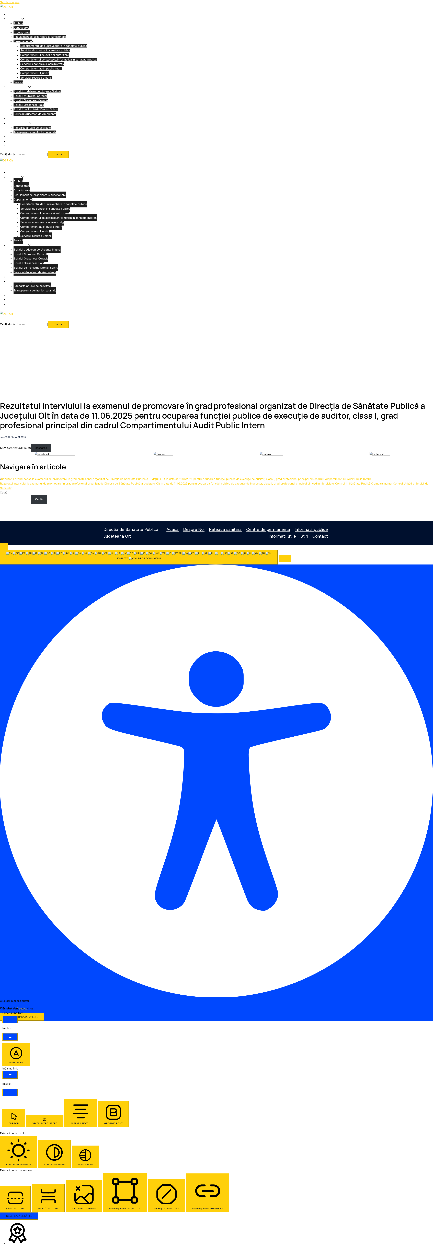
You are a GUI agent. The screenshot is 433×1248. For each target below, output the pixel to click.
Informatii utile (16, 136)
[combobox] (139, 557)
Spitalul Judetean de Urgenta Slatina (37, 91)
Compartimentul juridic (34, 73)
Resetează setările (19, 1216)
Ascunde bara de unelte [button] (22, 1017)
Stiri (304, 536)
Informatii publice (311, 529)
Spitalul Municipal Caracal (30, 96)
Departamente (23, 41)
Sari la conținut (9, 2)
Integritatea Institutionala (22, 145)
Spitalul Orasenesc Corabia (31, 100)
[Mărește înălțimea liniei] (10, 1075)
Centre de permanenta (21, 118)
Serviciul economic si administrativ (42, 64)
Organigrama (22, 32)
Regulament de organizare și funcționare (40, 36)
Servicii (18, 82)
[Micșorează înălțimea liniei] (10, 1092)
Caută (3, 492)
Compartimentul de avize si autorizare (44, 55)
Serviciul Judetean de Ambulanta (35, 114)
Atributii (18, 23)
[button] (285, 558)
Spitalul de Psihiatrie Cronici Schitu (36, 109)
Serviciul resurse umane (36, 77)
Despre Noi (14, 18)
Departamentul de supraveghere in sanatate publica (53, 46)
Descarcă (41, 448)
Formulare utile (16, 141)
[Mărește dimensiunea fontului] (10, 1019)
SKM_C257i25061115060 (15, 448)
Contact (320, 536)
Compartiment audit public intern (41, 68)
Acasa (11, 14)
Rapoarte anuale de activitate (32, 127)
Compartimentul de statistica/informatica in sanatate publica (58, 59)
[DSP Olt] (6, 6)
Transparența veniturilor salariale (35, 132)
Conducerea (21, 27)
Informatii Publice (18, 123)
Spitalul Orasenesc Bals (29, 105)
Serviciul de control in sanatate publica (45, 50)
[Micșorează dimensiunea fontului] (10, 1037)
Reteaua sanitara (17, 86)
